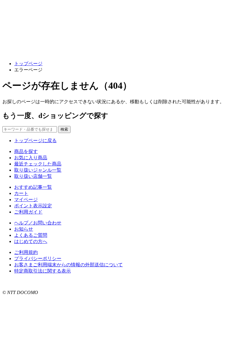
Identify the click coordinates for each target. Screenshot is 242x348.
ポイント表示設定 (33, 205)
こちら (75, 281)
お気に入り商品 (30, 157)
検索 (64, 129)
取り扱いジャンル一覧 (37, 170)
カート (21, 193)
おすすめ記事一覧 (33, 187)
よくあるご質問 (30, 235)
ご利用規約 (26, 252)
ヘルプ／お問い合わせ (37, 222)
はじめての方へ (30, 241)
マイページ (26, 199)
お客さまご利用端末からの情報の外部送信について (68, 264)
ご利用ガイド (28, 211)
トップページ (28, 63)
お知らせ (23, 229)
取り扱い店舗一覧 (33, 176)
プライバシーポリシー (37, 258)
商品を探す (26, 151)
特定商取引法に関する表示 (42, 270)
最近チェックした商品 (37, 163)
